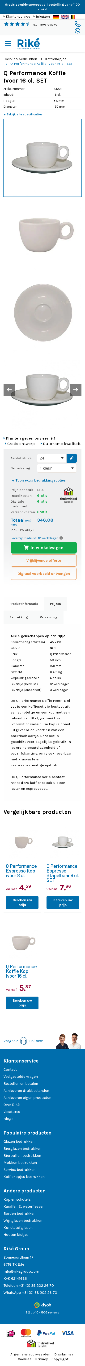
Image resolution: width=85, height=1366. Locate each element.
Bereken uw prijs (22, 902)
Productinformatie (23, 604)
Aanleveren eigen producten (27, 1097)
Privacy (41, 1359)
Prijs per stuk (22, 490)
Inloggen (43, 17)
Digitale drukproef (19, 503)
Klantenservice (18, 17)
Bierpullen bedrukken (22, 1155)
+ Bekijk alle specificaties (23, 114)
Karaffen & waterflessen (24, 1206)
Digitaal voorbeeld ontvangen (43, 573)
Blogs (8, 1118)
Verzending (49, 617)
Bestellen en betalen (21, 1083)
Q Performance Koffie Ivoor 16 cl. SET (41, 63)
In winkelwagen (46, 547)
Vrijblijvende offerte (43, 560)
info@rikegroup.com (21, 1271)
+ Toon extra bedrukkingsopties (39, 480)
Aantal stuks (21, 458)
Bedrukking (20, 468)
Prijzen (55, 604)
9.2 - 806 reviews (45, 24)
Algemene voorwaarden (30, 1354)
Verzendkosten (23, 512)
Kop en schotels (17, 1199)
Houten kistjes (16, 1234)
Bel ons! (36, 1041)
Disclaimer (63, 1354)
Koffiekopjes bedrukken (24, 1176)
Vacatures (12, 1111)
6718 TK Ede (14, 1264)
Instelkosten (21, 495)
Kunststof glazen (18, 1227)
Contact (10, 1069)
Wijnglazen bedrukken (23, 1220)
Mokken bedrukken (20, 1162)
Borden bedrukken (19, 1213)
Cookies (24, 1359)
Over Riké (12, 1104)
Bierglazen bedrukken (22, 1148)
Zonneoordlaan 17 (19, 1257)
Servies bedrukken (21, 59)
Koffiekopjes (55, 59)
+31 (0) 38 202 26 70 (36, 1285)
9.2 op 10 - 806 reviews (42, 1312)
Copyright (59, 1359)
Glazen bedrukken (19, 1141)
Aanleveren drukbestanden (26, 1090)
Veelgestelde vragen (21, 1076)
